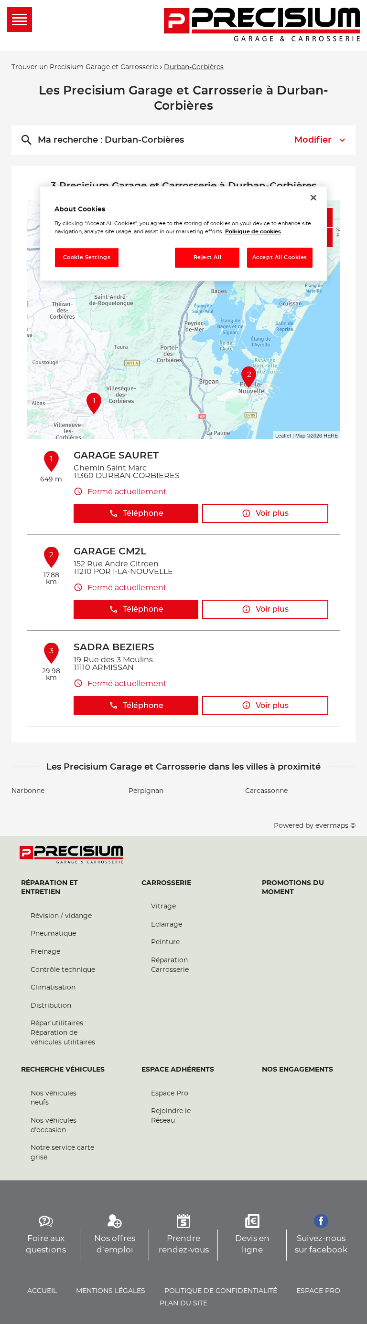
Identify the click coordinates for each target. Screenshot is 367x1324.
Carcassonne (266, 791)
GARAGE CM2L (110, 551)
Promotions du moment (293, 888)
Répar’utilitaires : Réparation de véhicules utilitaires (63, 1032)
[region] (183, 233)
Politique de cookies (253, 231)
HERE (331, 435)
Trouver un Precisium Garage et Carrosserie (84, 67)
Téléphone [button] (143, 513)
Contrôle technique (63, 970)
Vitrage (163, 906)
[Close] (313, 197)
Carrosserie (166, 883)
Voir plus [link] (272, 513)
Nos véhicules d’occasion (53, 1125)
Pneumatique (53, 933)
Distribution (51, 1005)
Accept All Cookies (279, 257)
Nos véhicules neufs (53, 1098)
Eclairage (166, 924)
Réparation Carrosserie (170, 965)
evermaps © (335, 826)
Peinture (165, 942)
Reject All (208, 257)
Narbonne (27, 791)
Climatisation (53, 987)
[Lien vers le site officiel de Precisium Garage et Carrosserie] (262, 25)
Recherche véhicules (63, 1069)
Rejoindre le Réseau (171, 1116)
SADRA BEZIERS (114, 647)
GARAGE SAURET (116, 455)
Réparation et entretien (49, 888)
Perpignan (146, 791)
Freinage (45, 952)
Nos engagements (297, 1069)
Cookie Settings (87, 257)
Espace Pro (169, 1093)
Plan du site (183, 1303)
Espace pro (318, 1291)
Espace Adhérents (177, 1069)
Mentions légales (110, 1291)
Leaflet (283, 435)
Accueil (42, 1291)
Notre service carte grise (62, 1153)
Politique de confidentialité (220, 1291)
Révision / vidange (61, 916)
